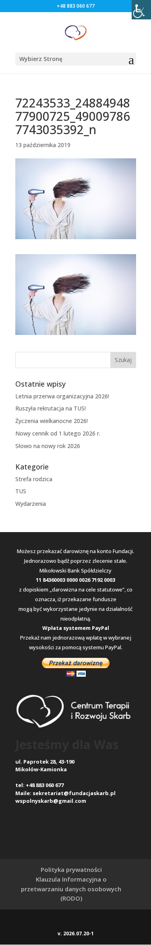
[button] (75, 59)
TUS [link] (20, 491)
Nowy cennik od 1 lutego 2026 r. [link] (57, 433)
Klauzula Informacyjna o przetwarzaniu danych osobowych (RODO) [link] (71, 889)
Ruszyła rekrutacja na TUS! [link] (50, 408)
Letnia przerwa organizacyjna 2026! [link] (62, 396)
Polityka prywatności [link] (71, 869)
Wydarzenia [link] (30, 503)
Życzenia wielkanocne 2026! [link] (51, 421)
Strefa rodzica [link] (33, 479)
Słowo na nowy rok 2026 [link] (47, 446)
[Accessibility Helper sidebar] (141, 9)
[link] (76, 32)
